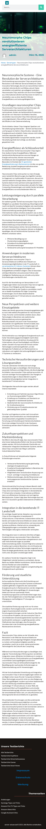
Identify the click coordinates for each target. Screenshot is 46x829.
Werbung (23, 784)
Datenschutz (23, 777)
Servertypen (11, 63)
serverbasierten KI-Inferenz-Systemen (16, 266)
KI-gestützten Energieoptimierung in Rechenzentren (17, 163)
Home (3, 63)
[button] (7, 3)
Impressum (23, 770)
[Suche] (41, 7)
